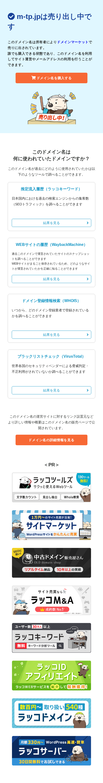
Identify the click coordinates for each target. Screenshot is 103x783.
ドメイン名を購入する (54, 78)
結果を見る (51, 223)
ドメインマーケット (73, 42)
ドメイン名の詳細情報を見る (51, 440)
